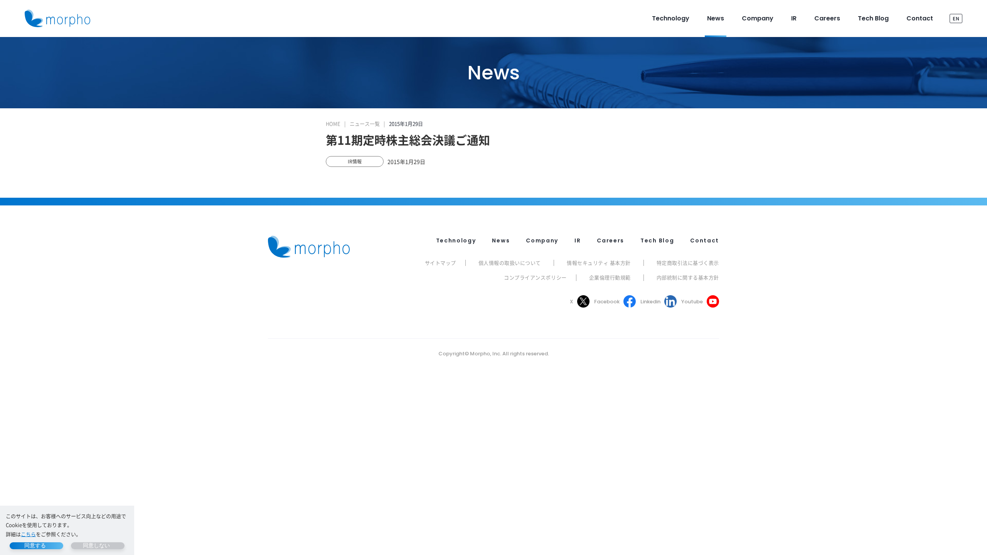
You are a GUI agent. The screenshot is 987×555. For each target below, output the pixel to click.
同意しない (96, 545)
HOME (333, 123)
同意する (35, 545)
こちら (28, 534)
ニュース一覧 (365, 123)
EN (956, 18)
